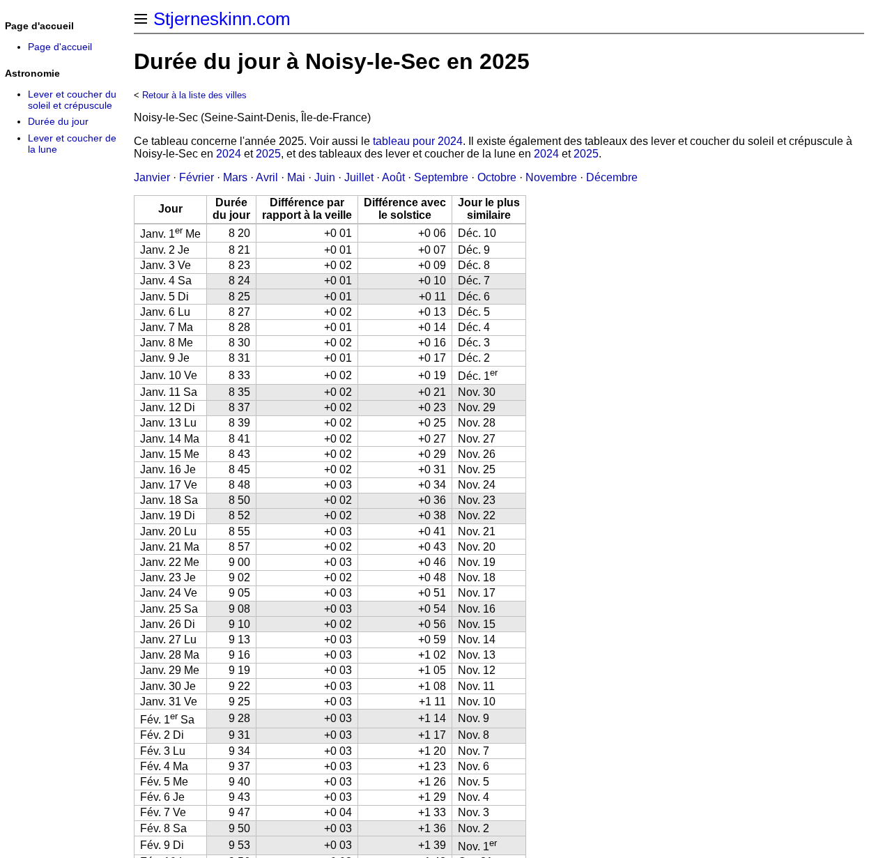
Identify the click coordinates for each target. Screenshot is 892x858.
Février (196, 177)
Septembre (441, 177)
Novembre (551, 177)
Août (393, 177)
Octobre (496, 177)
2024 (228, 154)
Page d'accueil (60, 46)
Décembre (612, 177)
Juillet (359, 177)
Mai (296, 177)
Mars (235, 177)
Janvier (152, 177)
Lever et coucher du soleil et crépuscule (72, 100)
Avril (267, 177)
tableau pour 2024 (418, 141)
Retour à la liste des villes (194, 95)
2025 (268, 154)
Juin (324, 177)
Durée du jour (58, 121)
